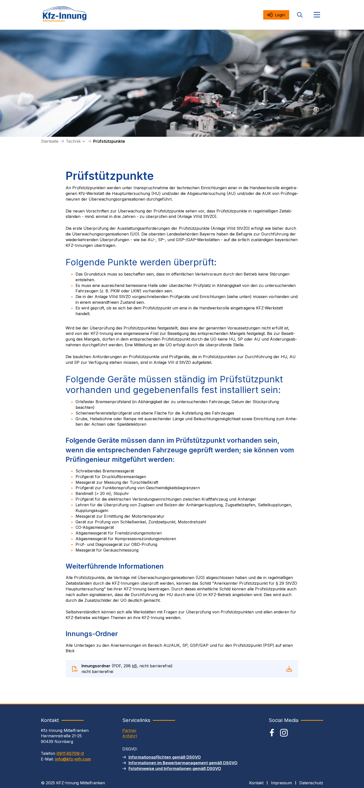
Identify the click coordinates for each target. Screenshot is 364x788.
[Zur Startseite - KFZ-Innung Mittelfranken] (64, 14)
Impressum (281, 782)
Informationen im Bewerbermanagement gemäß (183, 762)
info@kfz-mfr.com (73, 759)
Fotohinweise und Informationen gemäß (175, 768)
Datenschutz (311, 782)
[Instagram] (284, 733)
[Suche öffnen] (300, 15)
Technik (73, 141)
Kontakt (256, 782)
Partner (129, 730)
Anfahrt (129, 735)
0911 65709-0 (70, 753)
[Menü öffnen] (317, 15)
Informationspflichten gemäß (165, 757)
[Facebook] (272, 733)
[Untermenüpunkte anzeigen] (84, 141)
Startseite (49, 141)
